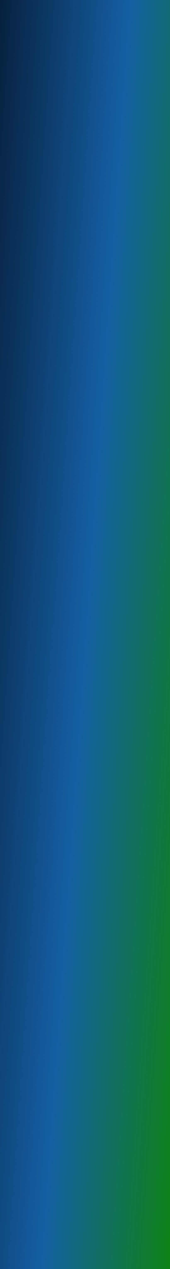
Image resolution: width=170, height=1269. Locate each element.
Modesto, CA (26, 756)
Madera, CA (25, 856)
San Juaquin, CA (28, 863)
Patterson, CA (27, 763)
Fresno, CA (25, 849)
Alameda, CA (26, 869)
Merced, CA (25, 843)
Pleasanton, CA (28, 836)
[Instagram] (158, 3)
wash (83, 1032)
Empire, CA (25, 737)
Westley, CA (25, 783)
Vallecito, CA (26, 896)
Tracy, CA (23, 823)
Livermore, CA (27, 830)
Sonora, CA (25, 876)
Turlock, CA (25, 796)
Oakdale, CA (25, 803)
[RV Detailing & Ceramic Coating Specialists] (20, 21)
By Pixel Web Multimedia (76, 1266)
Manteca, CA (26, 816)
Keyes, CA (24, 743)
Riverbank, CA (27, 770)
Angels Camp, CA (29, 889)
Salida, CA (24, 776)
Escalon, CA (25, 810)
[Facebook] (151, 3)
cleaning (39, 174)
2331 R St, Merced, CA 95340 (101, 129)
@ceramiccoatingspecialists (46, 1120)
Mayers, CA (25, 750)
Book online (17, 1032)
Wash (97, 70)
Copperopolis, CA (29, 883)
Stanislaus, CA (27, 790)
